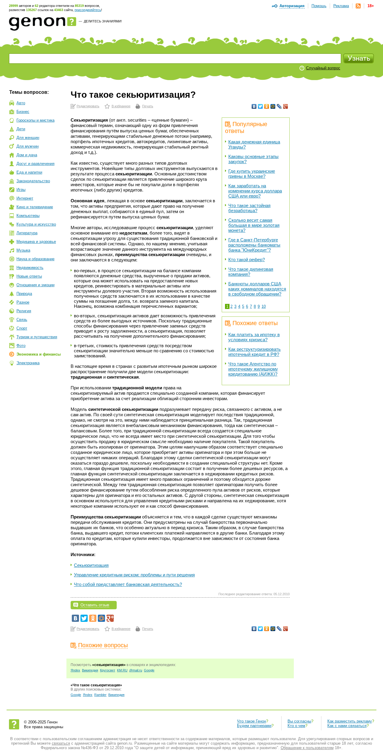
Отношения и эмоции (35, 285)
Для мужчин (27, 146)
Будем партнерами (254, 725)
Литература (26, 233)
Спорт (21, 328)
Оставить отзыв (94, 605)
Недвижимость (29, 267)
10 (264, 306)
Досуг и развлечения (35, 163)
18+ (370, 6)
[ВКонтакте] (254, 106)
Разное (22, 302)
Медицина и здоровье (36, 241)
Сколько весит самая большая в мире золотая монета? (253, 225)
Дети (20, 129)
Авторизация (292, 6)
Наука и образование (35, 259)
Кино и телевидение (34, 207)
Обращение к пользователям (307, 748)
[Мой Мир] (273, 106)
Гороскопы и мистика (35, 120)
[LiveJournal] (279, 106)
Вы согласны (299, 721)
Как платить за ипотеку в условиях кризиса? (254, 337)
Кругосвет (107, 670)
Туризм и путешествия (36, 337)
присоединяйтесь (88, 10)
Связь (21, 319)
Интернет (24, 198)
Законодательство (33, 181)
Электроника (27, 363)
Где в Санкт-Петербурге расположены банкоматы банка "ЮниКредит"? (254, 244)
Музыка (23, 250)
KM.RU (122, 670)
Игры (20, 189)
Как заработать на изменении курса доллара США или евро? (255, 190)
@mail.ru (135, 670)
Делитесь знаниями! (103, 21)
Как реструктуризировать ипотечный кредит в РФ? (254, 352)
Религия (23, 311)
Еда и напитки (29, 172)
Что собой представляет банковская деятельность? (128, 584)
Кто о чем (296, 725)
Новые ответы (29, 276)
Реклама (341, 6)
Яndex (75, 670)
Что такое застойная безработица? (249, 208)
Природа (24, 293)
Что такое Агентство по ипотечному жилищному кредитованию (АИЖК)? (253, 368)
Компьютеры (27, 215)
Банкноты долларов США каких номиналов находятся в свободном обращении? (257, 288)
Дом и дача (26, 155)
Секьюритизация (91, 565)
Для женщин (27, 137)
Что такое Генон (251, 721)
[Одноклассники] (267, 106)
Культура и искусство (36, 224)
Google (149, 670)
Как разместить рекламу (349, 721)
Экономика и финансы (38, 354)
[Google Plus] (285, 106)
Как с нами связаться (347, 725)
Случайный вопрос (323, 68)
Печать (147, 106)
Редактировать (88, 106)
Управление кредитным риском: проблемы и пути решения (134, 574)
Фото (20, 345)
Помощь (318, 6)
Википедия (90, 670)
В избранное (121, 106)
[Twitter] (260, 106)
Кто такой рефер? (246, 259)
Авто (20, 103)
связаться (61, 743)
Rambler (100, 695)
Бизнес (22, 111)
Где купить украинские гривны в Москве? (251, 174)
